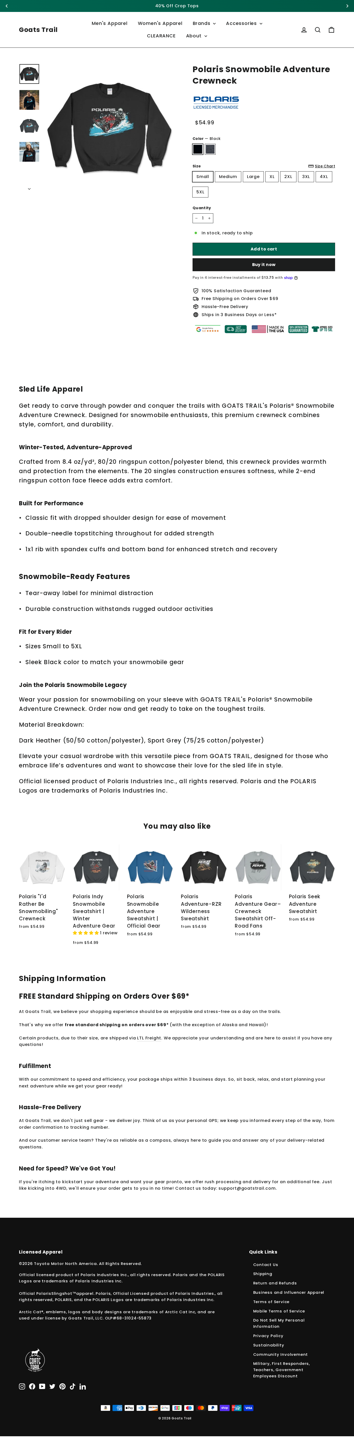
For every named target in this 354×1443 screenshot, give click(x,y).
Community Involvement (280, 1354)
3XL (306, 177)
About (194, 35)
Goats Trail (38, 29)
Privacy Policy (268, 1335)
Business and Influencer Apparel (288, 1292)
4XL (324, 177)
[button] (86, 933)
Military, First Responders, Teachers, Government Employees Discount (281, 1370)
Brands (202, 23)
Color (207, 138)
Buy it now (264, 265)
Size (264, 166)
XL (272, 177)
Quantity (202, 208)
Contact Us (265, 1264)
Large (253, 177)
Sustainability (268, 1345)
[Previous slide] (7, 6)
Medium (228, 177)
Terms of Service (271, 1301)
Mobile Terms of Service (279, 1311)
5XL (200, 192)
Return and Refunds (275, 1283)
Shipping (262, 1273)
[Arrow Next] (29, 187)
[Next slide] (347, 6)
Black (198, 149)
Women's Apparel (160, 23)
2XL (288, 177)
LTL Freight (149, 1038)
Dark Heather (210, 149)
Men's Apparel (109, 23)
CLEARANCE (161, 35)
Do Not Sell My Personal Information (279, 1323)
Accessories (242, 23)
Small (202, 177)
